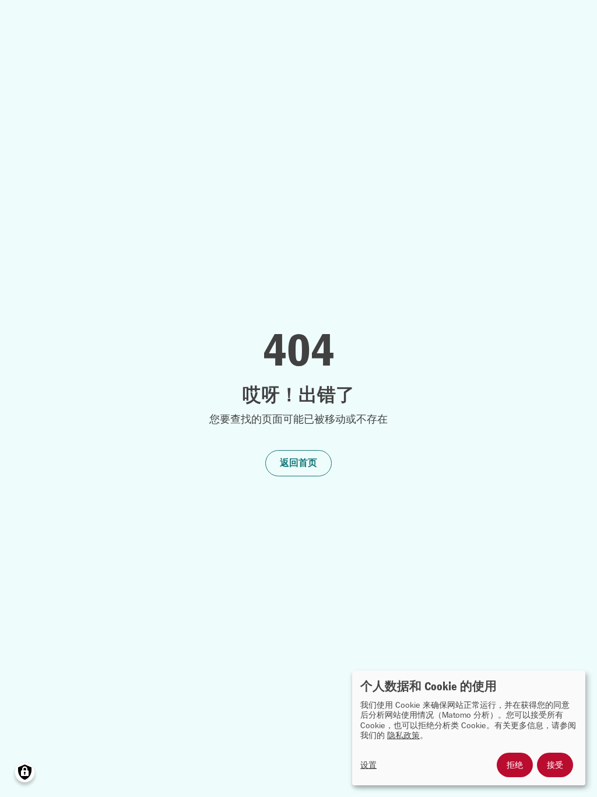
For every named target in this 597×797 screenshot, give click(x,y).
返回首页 (298, 462)
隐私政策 (403, 735)
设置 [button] (368, 765)
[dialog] (468, 727)
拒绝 (515, 765)
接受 (555, 765)
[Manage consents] (25, 772)
